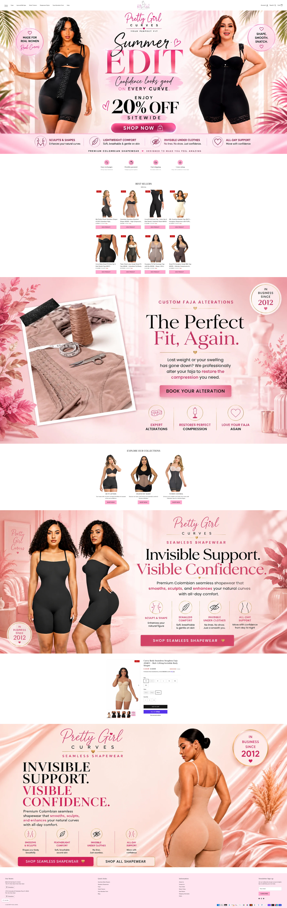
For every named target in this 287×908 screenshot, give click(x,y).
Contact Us (181, 884)
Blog (99, 894)
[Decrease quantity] (145, 700)
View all (143, 187)
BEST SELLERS (143, 184)
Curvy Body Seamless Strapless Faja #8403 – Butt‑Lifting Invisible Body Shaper (161, 663)
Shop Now (111, 502)
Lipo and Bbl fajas (21, 5)
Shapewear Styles (45, 5)
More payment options (155, 715)
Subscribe (264, 894)
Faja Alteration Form (58, 5)
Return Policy (182, 889)
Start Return (182, 891)
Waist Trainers (33, 5)
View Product (106, 227)
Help (68, 5)
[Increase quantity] (154, 700)
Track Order (182, 886)
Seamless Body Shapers (104, 882)
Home (6, 5)
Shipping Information (184, 894)
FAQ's (180, 896)
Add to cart (155, 706)
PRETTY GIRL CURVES (13, 904)
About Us (181, 882)
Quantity (146, 697)
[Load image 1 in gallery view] (123, 685)
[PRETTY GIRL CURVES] (143, 5)
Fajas (12, 5)
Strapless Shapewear (103, 884)
